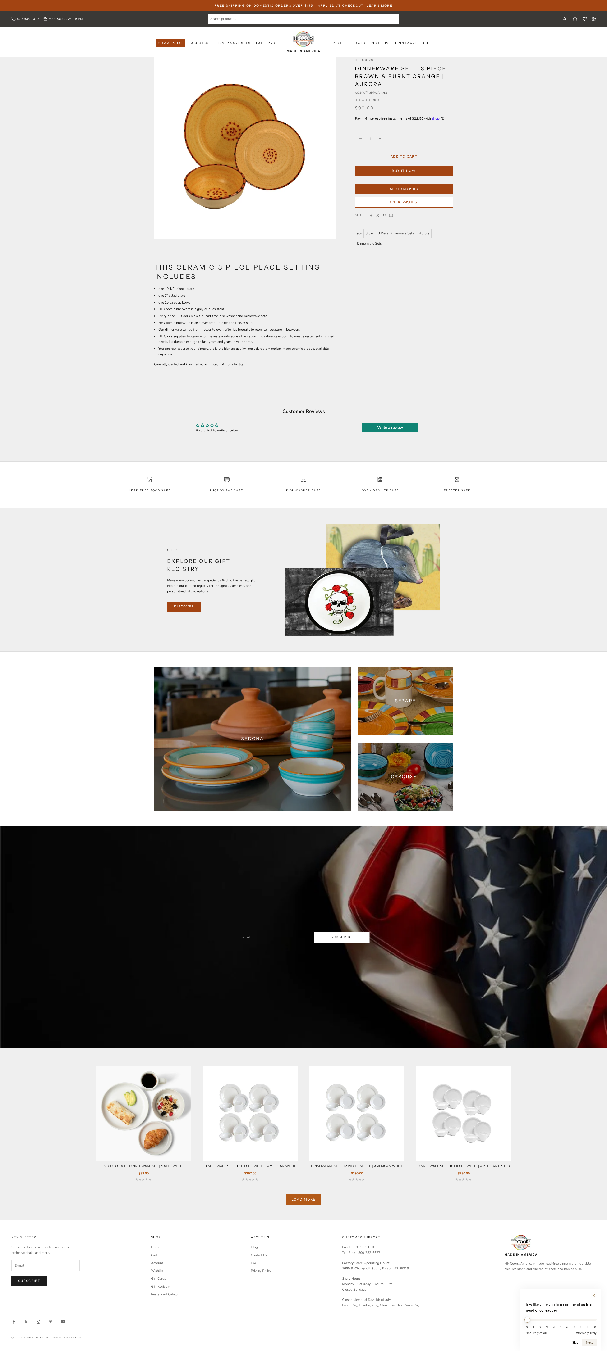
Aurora (424, 233)
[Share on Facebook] (371, 215)
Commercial (170, 43)
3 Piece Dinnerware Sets (396, 233)
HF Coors (364, 60)
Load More (303, 1199)
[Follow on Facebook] (13, 1321)
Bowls (358, 43)
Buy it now (404, 171)
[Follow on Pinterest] (50, 1321)
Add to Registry (404, 189)
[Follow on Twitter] (26, 1321)
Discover (184, 606)
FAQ (254, 1263)
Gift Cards (158, 1278)
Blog (254, 1247)
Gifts (428, 43)
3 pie (369, 233)
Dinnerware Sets (232, 43)
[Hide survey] (594, 1295)
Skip (575, 1342)
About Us (200, 43)
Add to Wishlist (404, 202)
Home (155, 1247)
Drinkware (406, 43)
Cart (154, 1255)
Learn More (379, 5)
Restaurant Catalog (165, 1294)
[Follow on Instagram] (38, 1321)
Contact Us (259, 1255)
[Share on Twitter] (378, 215)
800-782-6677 (369, 1253)
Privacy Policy (261, 1271)
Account (157, 1263)
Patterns (265, 43)
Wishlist (157, 1271)
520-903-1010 (28, 19)
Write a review (390, 427)
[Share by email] (391, 215)
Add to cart (404, 156)
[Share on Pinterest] (384, 215)
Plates (340, 43)
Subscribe (342, 937)
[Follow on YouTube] (63, 1321)
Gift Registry (160, 1286)
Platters (380, 43)
